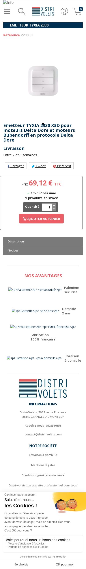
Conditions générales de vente (43, 475)
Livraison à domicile (43, 455)
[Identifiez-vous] (64, 10)
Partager (16, 166)
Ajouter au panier (43, 218)
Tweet (40, 166)
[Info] (43, 2)
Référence (11, 35)
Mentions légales (43, 465)
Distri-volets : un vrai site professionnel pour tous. (43, 485)
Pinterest (63, 166)
